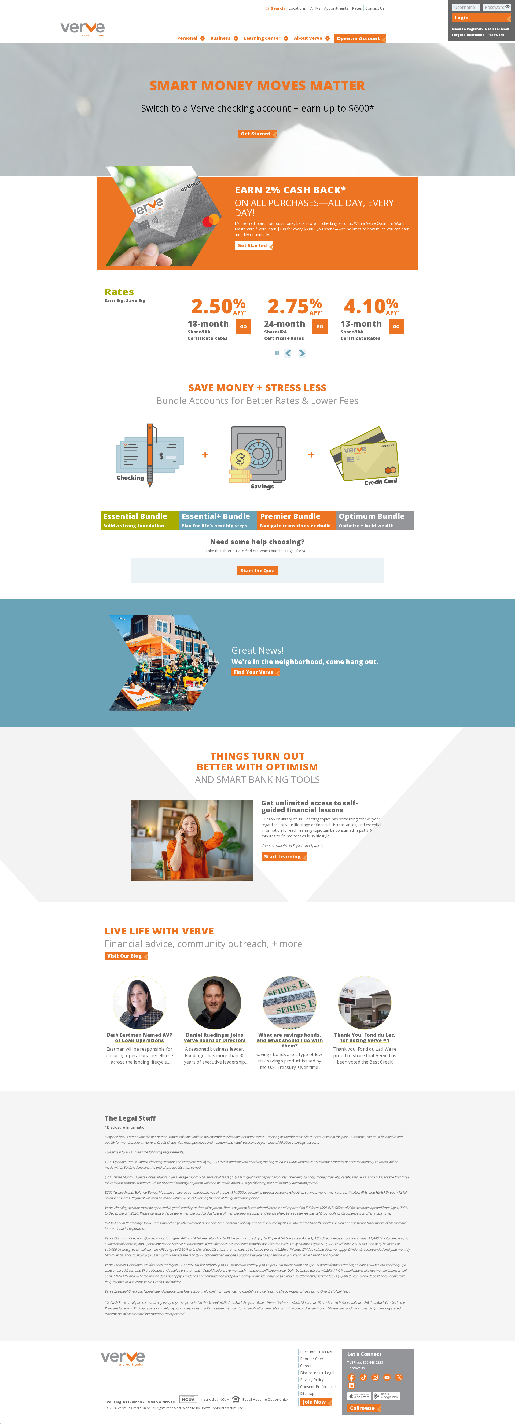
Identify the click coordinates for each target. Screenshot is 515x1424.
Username (475, 34)
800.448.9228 (373, 1362)
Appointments (336, 8)
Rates (357, 8)
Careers (307, 1365)
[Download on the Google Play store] (386, 1398)
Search (277, 8)
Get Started (255, 133)
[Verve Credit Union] (82, 36)
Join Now (314, 1402)
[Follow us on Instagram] (375, 1376)
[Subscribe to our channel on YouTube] (387, 1376)
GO (243, 326)
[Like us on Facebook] (351, 1376)
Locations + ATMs (305, 8)
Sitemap (307, 1393)
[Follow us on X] (399, 1376)
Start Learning (282, 856)
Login (462, 17)
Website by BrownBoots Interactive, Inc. (213, 1408)
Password (495, 34)
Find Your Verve (253, 672)
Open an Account (358, 38)
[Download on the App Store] (359, 1398)
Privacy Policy (312, 1379)
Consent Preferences (318, 1386)
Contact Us (375, 8)
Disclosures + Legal (317, 1372)
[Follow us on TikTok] (363, 1376)
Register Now (497, 29)
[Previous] (292, 345)
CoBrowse (362, 1408)
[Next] (299, 345)
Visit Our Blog (124, 955)
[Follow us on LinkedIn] (351, 1385)
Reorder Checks (314, 1358)
